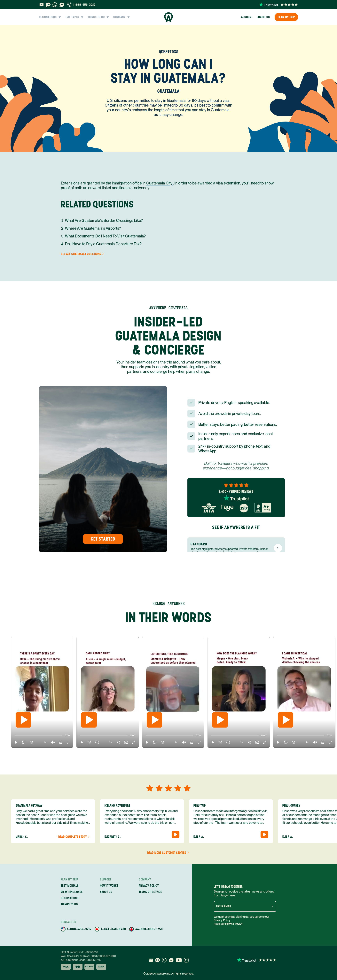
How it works (109, 885)
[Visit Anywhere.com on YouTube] (179, 960)
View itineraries (72, 892)
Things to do (69, 904)
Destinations (70, 898)
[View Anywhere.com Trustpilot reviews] (278, 5)
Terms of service (150, 892)
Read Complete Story (72, 836)
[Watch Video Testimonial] (175, 834)
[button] (16, 742)
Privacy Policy (234, 923)
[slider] (14, 735)
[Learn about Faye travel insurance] (227, 508)
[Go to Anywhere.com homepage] (168, 17)
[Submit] (272, 906)
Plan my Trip (286, 17)
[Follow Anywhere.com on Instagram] (186, 960)
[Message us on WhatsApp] (54, 4)
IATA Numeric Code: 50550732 (79, 952)
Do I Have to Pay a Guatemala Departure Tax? (103, 244)
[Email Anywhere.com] (41, 4)
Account (247, 17)
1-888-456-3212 (84, 4)
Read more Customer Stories (166, 852)
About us (263, 17)
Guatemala (168, 91)
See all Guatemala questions (81, 254)
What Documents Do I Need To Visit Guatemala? (105, 236)
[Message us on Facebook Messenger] (62, 4)
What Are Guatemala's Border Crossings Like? (104, 220)
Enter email (224, 906)
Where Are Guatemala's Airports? (93, 228)
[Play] (23, 720)
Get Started (103, 539)
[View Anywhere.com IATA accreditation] (208, 507)
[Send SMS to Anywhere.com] (48, 4)
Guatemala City (159, 183)
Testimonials (70, 885)
